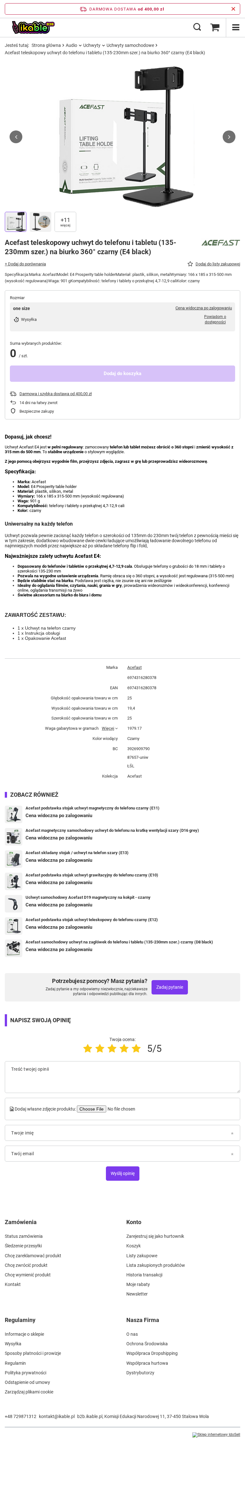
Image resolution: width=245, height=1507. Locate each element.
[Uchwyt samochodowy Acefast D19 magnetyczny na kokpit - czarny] (13, 903)
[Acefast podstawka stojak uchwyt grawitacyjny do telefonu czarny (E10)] (13, 881)
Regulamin (15, 1363)
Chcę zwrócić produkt (26, 1265)
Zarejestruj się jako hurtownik (155, 1236)
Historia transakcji (144, 1274)
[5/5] (136, 1048)
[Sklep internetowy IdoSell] (216, 1434)
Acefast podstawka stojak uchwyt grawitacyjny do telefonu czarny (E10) (92, 875)
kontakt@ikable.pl (57, 1416)
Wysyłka (13, 1343)
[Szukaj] (197, 27)
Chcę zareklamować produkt (33, 1255)
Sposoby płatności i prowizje (33, 1353)
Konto (133, 1222)
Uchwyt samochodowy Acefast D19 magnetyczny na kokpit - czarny (88, 897)
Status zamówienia (24, 1236)
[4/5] (124, 1048)
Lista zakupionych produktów (155, 1265)
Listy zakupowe (141, 1255)
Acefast (134, 667)
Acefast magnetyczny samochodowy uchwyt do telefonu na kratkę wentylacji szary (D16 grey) (112, 830)
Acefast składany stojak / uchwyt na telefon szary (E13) (77, 852)
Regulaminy (20, 1320)
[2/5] (99, 1048)
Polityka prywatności (25, 1372)
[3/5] (112, 1048)
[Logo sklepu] (33, 27)
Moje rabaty (138, 1284)
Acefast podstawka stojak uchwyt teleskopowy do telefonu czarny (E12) (92, 919)
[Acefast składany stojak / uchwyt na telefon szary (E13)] (13, 859)
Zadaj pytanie (169, 987)
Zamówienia (21, 1222)
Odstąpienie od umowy (27, 1382)
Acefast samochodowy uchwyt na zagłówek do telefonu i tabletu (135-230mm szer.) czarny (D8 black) (119, 942)
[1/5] (87, 1048)
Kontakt (13, 1284)
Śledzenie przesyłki (23, 1245)
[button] (16, 136)
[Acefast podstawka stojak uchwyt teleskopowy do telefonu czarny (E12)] (13, 926)
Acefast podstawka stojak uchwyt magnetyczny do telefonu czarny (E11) (93, 808)
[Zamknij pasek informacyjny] (233, 9)
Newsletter (137, 1293)
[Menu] (235, 27)
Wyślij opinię (123, 1173)
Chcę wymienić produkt (28, 1274)
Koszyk (133, 1245)
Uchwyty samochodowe (130, 45)
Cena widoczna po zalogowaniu (203, 308)
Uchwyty (91, 45)
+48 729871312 (20, 1416)
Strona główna (46, 45)
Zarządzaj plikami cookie (29, 1391)
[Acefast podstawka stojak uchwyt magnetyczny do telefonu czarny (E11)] (13, 814)
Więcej (108, 728)
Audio (71, 45)
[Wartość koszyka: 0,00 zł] (214, 27)
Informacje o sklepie (24, 1334)
